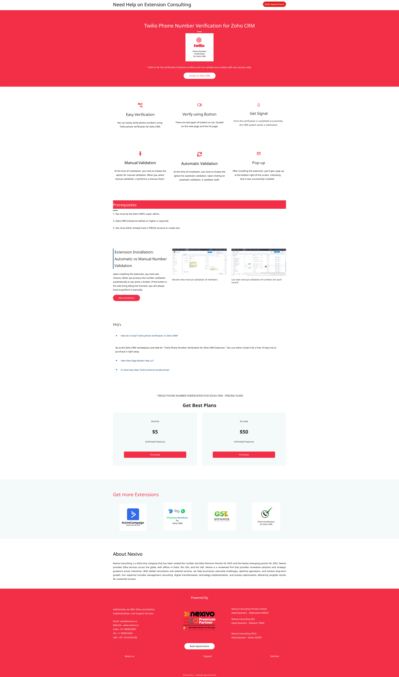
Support (207, 656)
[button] (199, 335)
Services (274, 656)
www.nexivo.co (131, 625)
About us (129, 656)
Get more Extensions (136, 494)
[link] (199, 35)
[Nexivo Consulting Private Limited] (199, 596)
